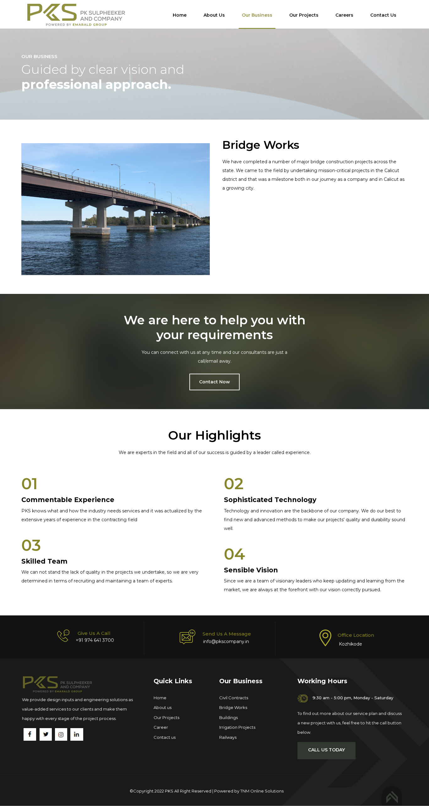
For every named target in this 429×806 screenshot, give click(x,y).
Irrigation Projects (237, 727)
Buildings (228, 717)
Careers (344, 15)
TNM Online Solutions (262, 790)
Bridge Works (233, 707)
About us (162, 707)
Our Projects (303, 15)
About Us (214, 15)
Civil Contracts (233, 697)
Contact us (165, 737)
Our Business (257, 15)
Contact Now (214, 382)
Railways (227, 737)
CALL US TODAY (326, 750)
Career (161, 727)
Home (180, 15)
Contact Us (383, 15)
